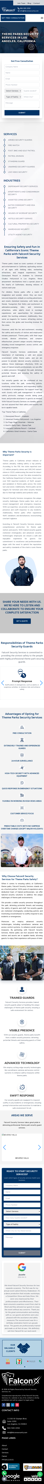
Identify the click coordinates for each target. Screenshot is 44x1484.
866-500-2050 (25, 8)
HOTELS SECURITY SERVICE (20, 218)
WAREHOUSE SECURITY (18, 229)
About (4, 1445)
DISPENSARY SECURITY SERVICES (23, 186)
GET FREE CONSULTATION (13, 18)
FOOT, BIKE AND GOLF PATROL (21, 150)
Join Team (21, 3)
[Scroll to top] (4, 1467)
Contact (36, 3)
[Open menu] (42, 18)
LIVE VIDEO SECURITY (17, 172)
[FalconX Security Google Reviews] (11, 1477)
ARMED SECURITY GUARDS (20, 140)
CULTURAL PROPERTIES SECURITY (23, 224)
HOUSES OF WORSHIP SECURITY (22, 213)
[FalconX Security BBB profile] (11, 1467)
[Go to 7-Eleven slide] (22, 1366)
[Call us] (4, 1473)
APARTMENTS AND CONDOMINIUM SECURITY (23, 193)
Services (5, 1452)
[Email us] (4, 1478)
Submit (22, 113)
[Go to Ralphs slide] (19, 1366)
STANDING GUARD (16, 161)
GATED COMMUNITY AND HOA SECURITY (21, 206)
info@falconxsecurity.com (29, 11)
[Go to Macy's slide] (24, 1366)
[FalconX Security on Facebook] (3, 1405)
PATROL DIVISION (16, 156)
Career (4, 1456)
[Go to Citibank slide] (17, 1366)
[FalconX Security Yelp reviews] (32, 1477)
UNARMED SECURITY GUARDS (21, 167)
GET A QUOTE (22, 621)
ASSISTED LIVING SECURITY (20, 200)
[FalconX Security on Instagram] (17, 1405)
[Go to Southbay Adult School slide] (26, 1366)
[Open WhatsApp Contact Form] (40, 1474)
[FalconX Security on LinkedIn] (12, 1405)
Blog (29, 3)
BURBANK (22, 1158)
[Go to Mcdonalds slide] (21, 1366)
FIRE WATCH (13, 145)
